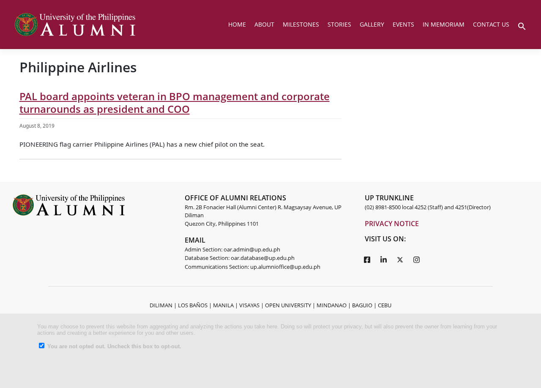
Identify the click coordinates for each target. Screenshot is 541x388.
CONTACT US (491, 24)
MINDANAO (332, 305)
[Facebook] (367, 259)
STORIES (339, 24)
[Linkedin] (383, 259)
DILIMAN (161, 305)
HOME (237, 24)
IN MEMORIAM (443, 24)
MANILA (223, 305)
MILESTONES (301, 24)
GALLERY (372, 24)
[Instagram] (416, 259)
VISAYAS (249, 305)
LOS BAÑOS (193, 305)
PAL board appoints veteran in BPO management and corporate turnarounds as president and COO (174, 102)
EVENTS (403, 24)
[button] (522, 25)
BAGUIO (362, 305)
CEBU (384, 305)
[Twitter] (399, 259)
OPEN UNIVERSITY (288, 305)
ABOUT (264, 24)
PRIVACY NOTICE (392, 223)
